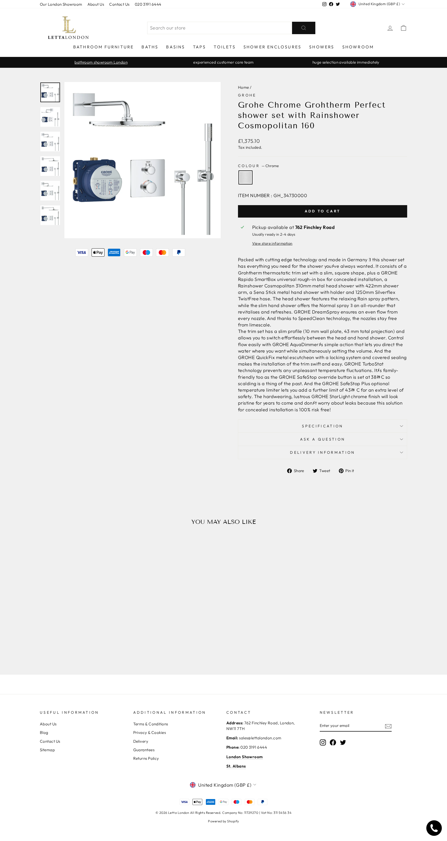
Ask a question (322, 439)
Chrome (245, 177)
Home (243, 87)
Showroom (358, 46)
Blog (44, 732)
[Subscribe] (388, 726)
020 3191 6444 (148, 4)
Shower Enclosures (272, 46)
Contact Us (119, 4)
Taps (199, 46)
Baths (149, 46)
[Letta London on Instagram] (323, 742)
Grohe (247, 95)
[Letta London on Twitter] (343, 742)
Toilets (224, 46)
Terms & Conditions (150, 723)
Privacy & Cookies (149, 732)
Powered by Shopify (223, 821)
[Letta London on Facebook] (333, 742)
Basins (175, 46)
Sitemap (47, 749)
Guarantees (144, 749)
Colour (258, 165)
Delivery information (322, 452)
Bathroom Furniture (103, 46)
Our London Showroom (61, 4)
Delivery (140, 741)
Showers (321, 46)
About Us (95, 4)
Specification (322, 426)
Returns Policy (146, 758)
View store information (272, 243)
